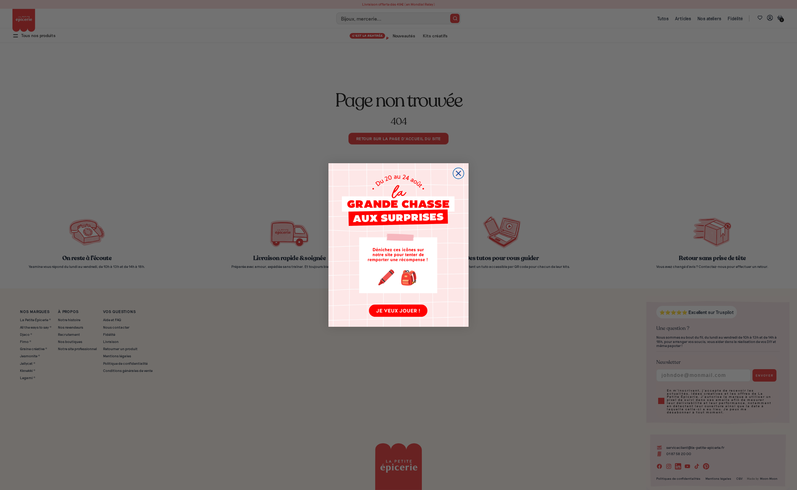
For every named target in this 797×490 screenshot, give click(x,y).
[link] (398, 245)
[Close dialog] (458, 173)
